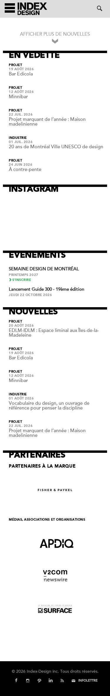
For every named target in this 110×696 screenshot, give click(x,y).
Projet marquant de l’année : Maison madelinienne (47, 121)
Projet (15, 65)
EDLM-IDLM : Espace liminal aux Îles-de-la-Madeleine (54, 333)
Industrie (18, 138)
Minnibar (18, 96)
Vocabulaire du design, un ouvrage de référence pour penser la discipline (49, 405)
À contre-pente (25, 169)
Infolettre (88, 680)
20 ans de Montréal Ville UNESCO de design (56, 146)
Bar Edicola (21, 74)
